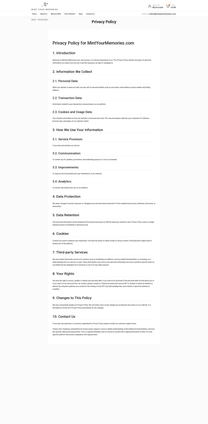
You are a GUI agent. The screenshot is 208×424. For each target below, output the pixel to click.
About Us (43, 14)
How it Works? (69, 14)
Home (34, 14)
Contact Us (90, 14)
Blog (80, 14)
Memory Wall (56, 14)
